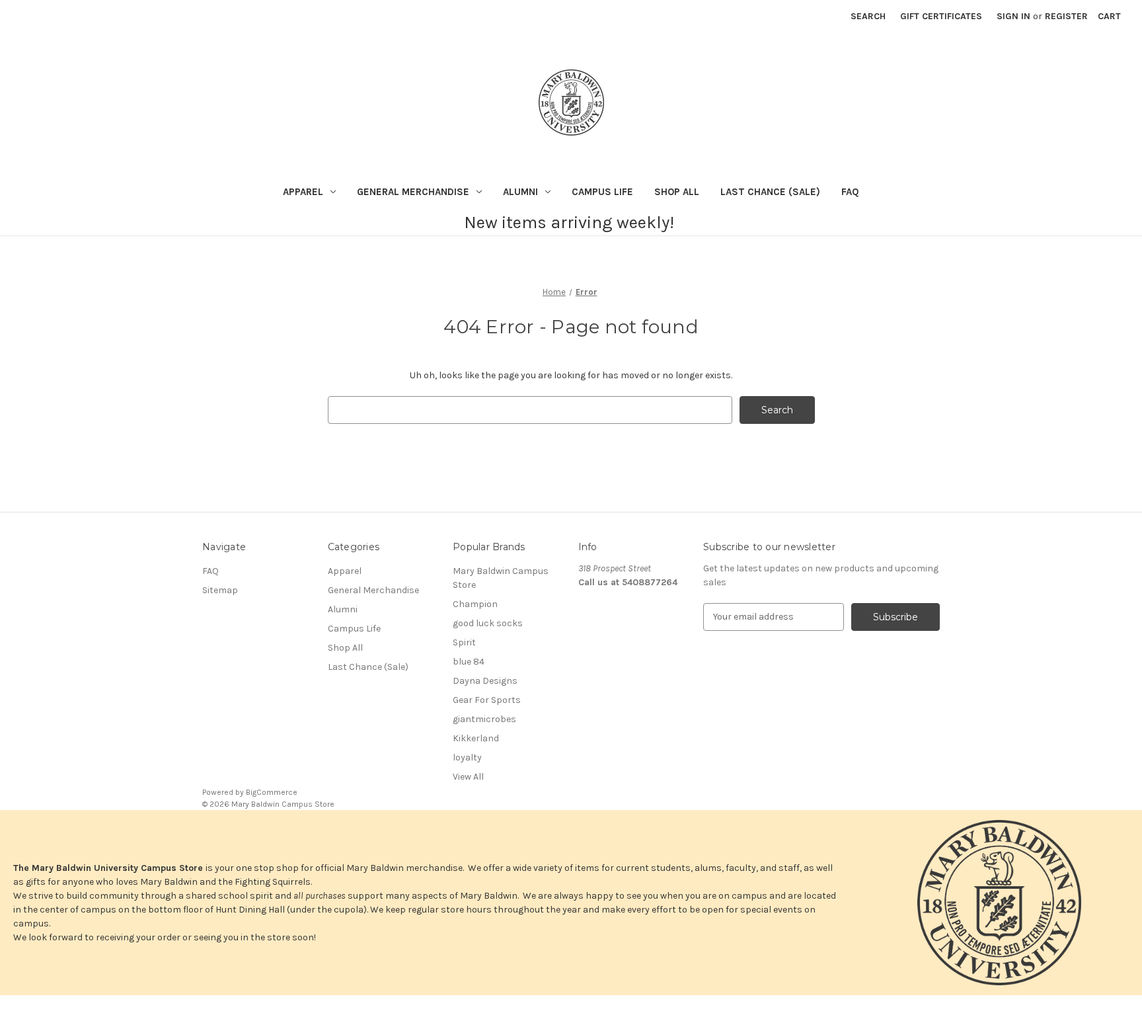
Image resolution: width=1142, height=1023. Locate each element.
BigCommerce (271, 792)
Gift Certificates (941, 16)
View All (468, 776)
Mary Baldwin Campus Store (501, 578)
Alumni (520, 192)
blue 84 (468, 661)
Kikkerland (476, 738)
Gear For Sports (487, 700)
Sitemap (220, 590)
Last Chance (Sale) (770, 192)
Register (1066, 16)
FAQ (850, 192)
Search (868, 16)
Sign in (1013, 16)
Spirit (464, 642)
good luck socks (488, 623)
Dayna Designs (485, 680)
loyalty (467, 757)
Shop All (676, 192)
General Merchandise (413, 192)
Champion (475, 604)
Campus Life (602, 192)
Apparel (303, 192)
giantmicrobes (484, 719)
